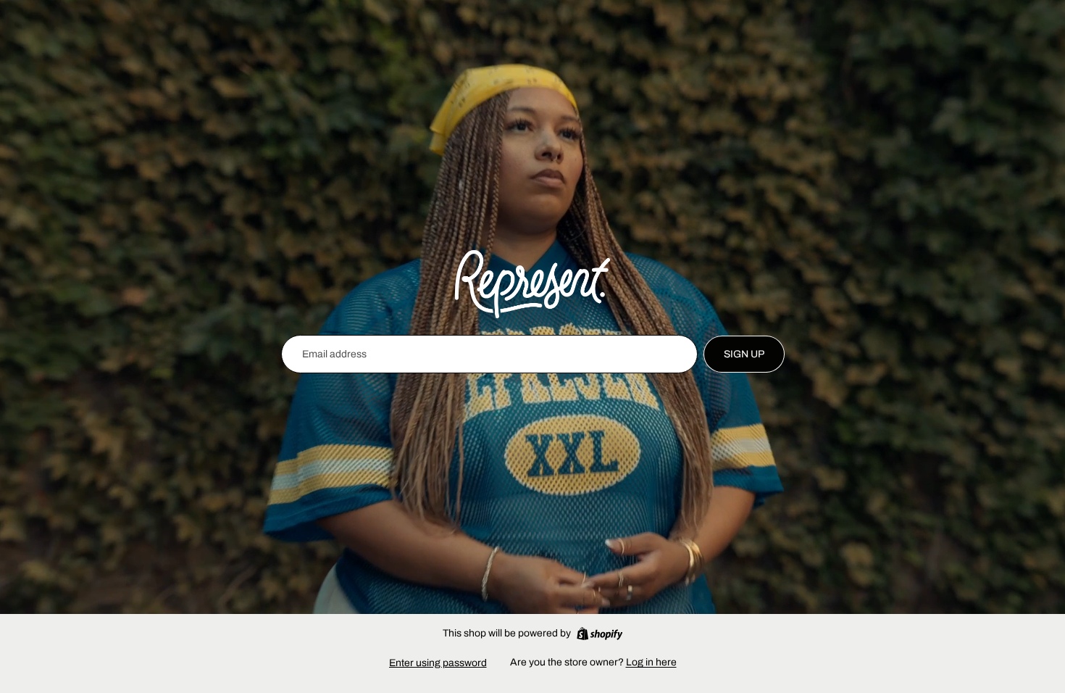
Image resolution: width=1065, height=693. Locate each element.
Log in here (651, 662)
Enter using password (438, 662)
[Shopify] (599, 633)
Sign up (744, 354)
